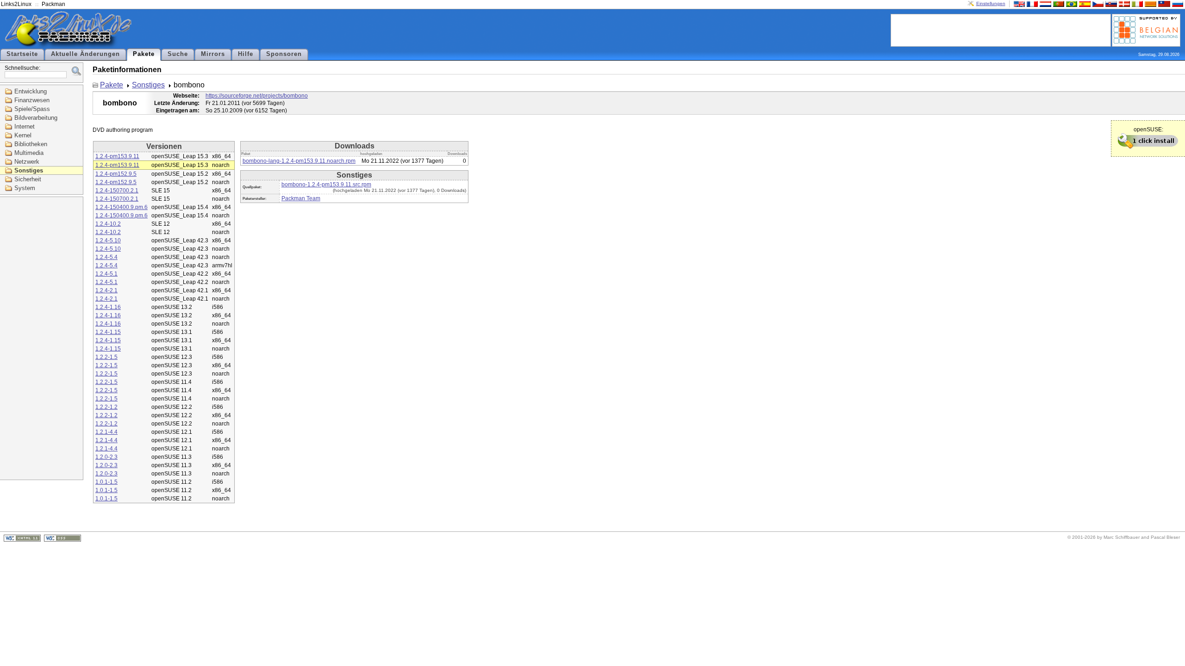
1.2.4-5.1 (106, 274)
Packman (53, 4)
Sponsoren (284, 54)
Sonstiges (28, 170)
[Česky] (1097, 3)
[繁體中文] (1163, 3)
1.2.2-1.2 (106, 407)
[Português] (1057, 3)
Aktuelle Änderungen (85, 54)
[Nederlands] (1044, 3)
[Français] (1031, 3)
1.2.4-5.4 (106, 257)
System (24, 188)
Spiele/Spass (32, 108)
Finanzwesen (32, 100)
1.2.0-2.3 (106, 457)
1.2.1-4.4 (106, 432)
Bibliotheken (30, 144)
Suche (178, 54)
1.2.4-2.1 (106, 290)
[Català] (1149, 3)
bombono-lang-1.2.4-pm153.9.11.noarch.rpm (299, 161)
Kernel (22, 135)
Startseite (22, 54)
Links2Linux (16, 4)
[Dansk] (1123, 3)
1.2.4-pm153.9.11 (117, 156)
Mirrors (213, 54)
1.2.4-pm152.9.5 (116, 174)
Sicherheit (27, 179)
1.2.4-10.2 (108, 224)
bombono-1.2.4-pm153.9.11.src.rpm (326, 184)
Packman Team (300, 198)
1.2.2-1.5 (106, 357)
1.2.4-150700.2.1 (116, 190)
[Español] (1083, 3)
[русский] (1176, 3)
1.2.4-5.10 (108, 240)
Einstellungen (990, 3)
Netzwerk (26, 161)
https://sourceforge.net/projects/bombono (257, 95)
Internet (24, 126)
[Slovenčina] (1110, 3)
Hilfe (245, 54)
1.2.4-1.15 (108, 332)
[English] (1018, 3)
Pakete (144, 54)
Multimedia (29, 152)
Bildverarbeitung (35, 117)
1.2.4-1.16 (108, 307)
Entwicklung (30, 91)
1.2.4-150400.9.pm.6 (121, 207)
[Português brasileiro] (1070, 3)
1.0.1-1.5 (106, 482)
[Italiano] (1136, 3)
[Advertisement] (1000, 29)
